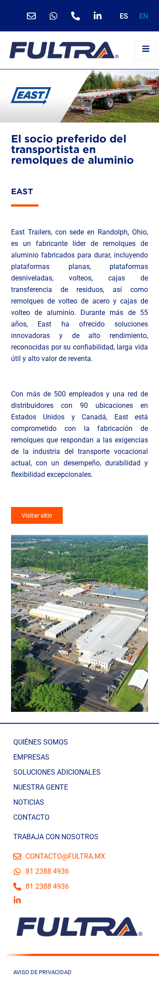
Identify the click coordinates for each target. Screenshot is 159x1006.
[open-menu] (146, 50)
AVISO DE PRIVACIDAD (42, 972)
